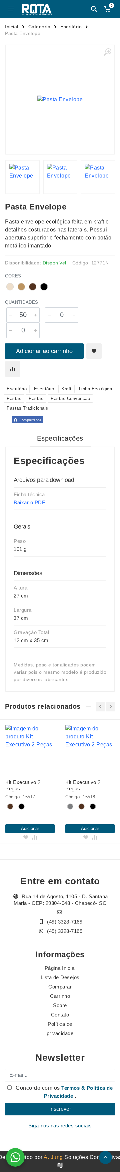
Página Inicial (60, 968)
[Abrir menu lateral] (11, 9)
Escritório (71, 26)
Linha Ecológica (95, 388)
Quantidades (21, 302)
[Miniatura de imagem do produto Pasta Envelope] (22, 177)
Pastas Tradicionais (27, 408)
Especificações (60, 438)
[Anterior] (100, 706)
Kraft (66, 388)
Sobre (60, 1005)
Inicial (11, 26)
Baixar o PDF (29, 502)
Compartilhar (30, 420)
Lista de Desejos (60, 977)
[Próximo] (110, 706)
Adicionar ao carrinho (44, 351)
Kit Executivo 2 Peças (23, 785)
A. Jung (53, 1157)
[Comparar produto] (12, 369)
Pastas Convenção (70, 398)
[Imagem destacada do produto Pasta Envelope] (60, 99)
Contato (60, 1014)
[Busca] (94, 9)
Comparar (60, 986)
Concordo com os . (63, 1092)
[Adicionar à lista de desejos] (94, 351)
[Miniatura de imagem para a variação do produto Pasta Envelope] (60, 177)
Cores (13, 275)
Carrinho (60, 996)
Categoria (39, 26)
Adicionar (30, 828)
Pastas (14, 398)
